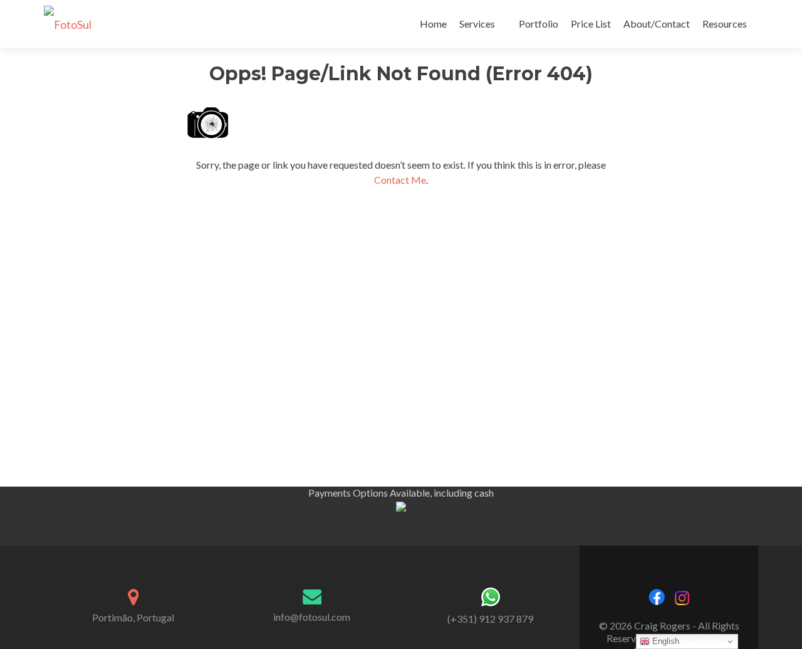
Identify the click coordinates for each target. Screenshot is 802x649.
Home (433, 23)
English (664, 641)
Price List (591, 23)
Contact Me (400, 180)
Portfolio (538, 23)
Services (477, 23)
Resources (724, 23)
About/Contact (656, 23)
